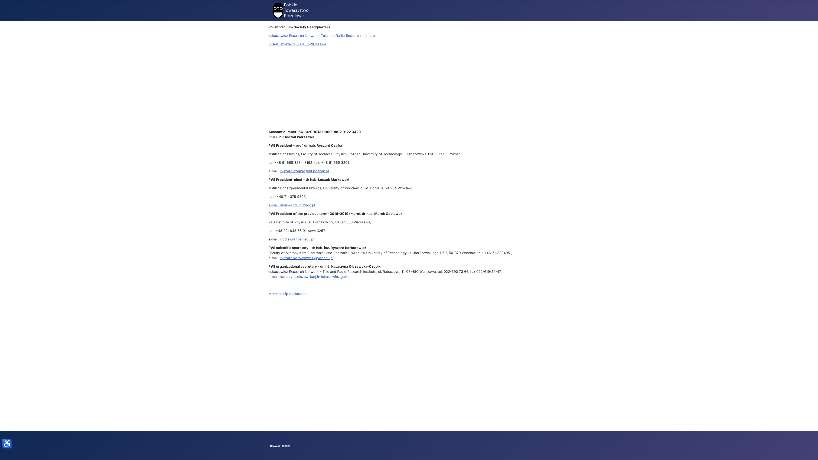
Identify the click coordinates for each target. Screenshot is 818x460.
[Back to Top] (810, 452)
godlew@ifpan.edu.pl (297, 239)
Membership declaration (287, 294)
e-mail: (274, 205)
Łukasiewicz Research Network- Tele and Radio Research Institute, (322, 35)
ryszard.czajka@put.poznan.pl (304, 171)
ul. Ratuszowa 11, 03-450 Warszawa (297, 44)
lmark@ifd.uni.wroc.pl (297, 205)
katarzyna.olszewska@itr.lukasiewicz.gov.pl (315, 277)
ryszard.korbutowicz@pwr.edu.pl (306, 258)
